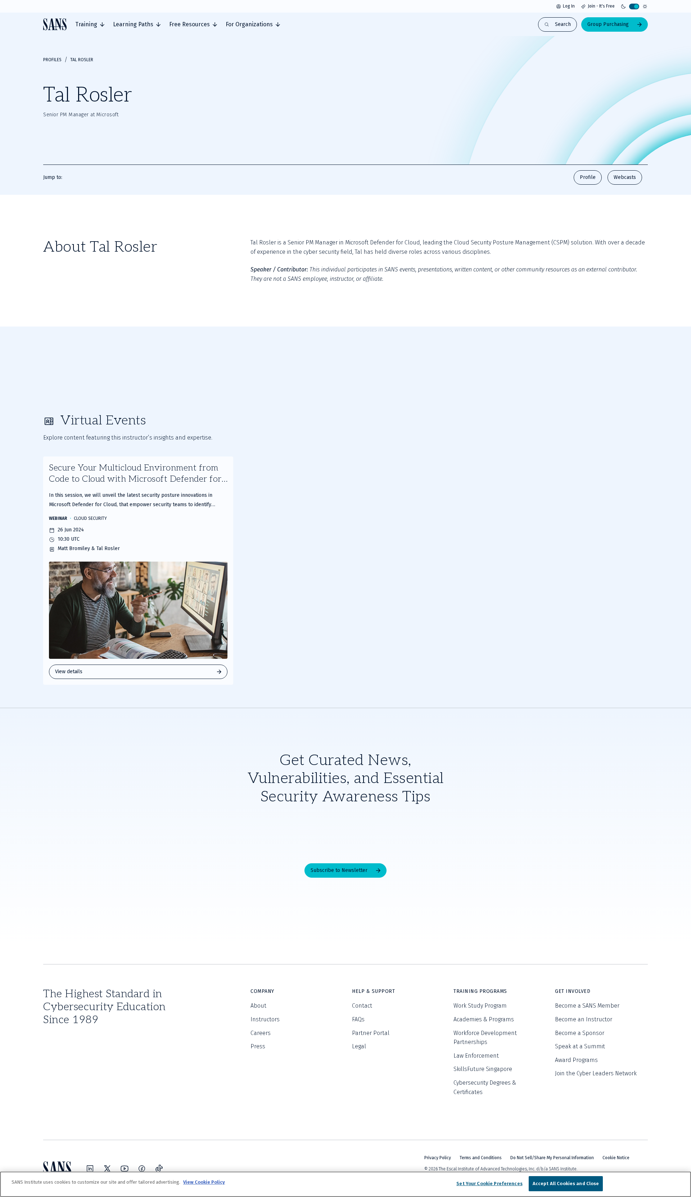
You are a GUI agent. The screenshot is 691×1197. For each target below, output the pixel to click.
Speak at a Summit (580, 1046)
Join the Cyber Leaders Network (596, 1073)
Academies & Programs (483, 1019)
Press (257, 1046)
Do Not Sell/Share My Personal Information (552, 1157)
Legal (359, 1046)
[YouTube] (124, 1168)
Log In (569, 6)
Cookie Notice (615, 1157)
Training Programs (480, 991)
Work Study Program (480, 1005)
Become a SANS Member (587, 1005)
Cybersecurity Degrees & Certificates (484, 1087)
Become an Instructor (583, 1019)
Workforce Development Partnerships (485, 1038)
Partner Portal (370, 1033)
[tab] (89, 24)
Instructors (265, 1019)
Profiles (52, 59)
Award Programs (576, 1060)
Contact (362, 1005)
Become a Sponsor (579, 1033)
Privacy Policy (437, 1157)
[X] (107, 1168)
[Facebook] (141, 1168)
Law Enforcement (476, 1055)
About (258, 1005)
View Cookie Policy (204, 1182)
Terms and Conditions (481, 1157)
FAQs (358, 1019)
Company (262, 991)
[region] (345, 1184)
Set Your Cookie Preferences (489, 1183)
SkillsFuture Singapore (482, 1069)
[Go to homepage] (55, 24)
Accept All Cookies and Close (566, 1183)
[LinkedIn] (90, 1168)
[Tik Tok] (159, 1168)
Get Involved (572, 991)
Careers (260, 1033)
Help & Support (373, 991)
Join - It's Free (601, 6)
